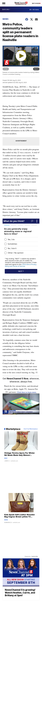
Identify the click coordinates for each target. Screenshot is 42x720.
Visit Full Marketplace (31, 429)
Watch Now (36, 3)
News (6, 19)
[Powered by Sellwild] (34, 556)
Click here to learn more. (27, 392)
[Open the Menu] (4, 3)
